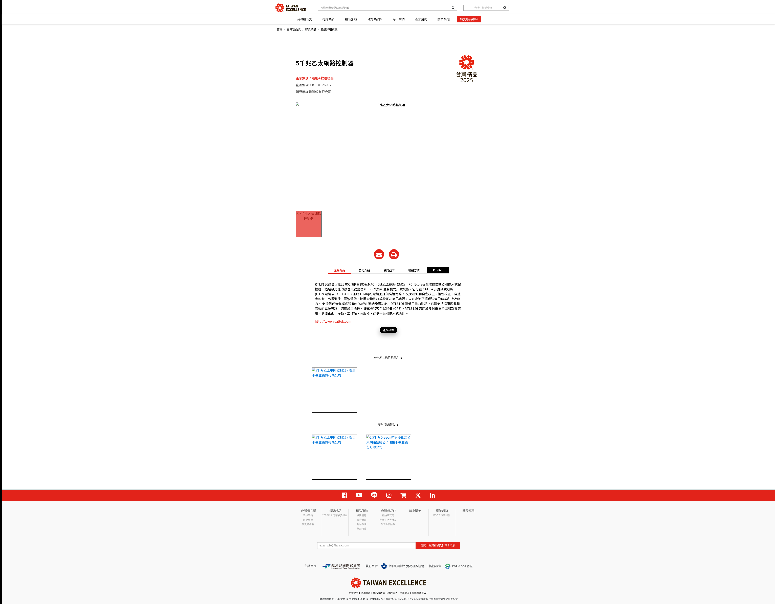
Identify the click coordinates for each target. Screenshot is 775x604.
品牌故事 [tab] (389, 270)
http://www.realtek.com (333, 321)
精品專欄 (361, 524)
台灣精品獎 (304, 19)
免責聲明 (353, 592)
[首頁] (290, 7)
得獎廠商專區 (469, 19)
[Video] (359, 495)
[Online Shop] (403, 495)
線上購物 (399, 19)
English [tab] (438, 270)
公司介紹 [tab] (364, 270)
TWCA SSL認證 (462, 566)
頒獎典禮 (308, 520)
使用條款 (366, 592)
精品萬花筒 (388, 515)
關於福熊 (443, 19)
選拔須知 (308, 515)
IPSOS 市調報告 (441, 515)
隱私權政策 (379, 592)
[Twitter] (418, 495)
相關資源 (404, 592)
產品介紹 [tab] (339, 270)
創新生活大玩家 (388, 520)
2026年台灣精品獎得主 (334, 515)
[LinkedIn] (432, 495)
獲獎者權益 (308, 524)
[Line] (374, 495)
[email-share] (379, 254)
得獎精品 (328, 19)
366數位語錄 (388, 524)
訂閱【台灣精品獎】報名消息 (438, 545)
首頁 (279, 29)
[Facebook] (344, 495)
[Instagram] (389, 495)
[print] (394, 254)
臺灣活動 (361, 520)
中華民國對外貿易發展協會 (405, 566)
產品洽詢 (388, 330)
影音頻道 (361, 528)
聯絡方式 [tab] (414, 270)
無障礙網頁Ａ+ (420, 592)
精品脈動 (351, 19)
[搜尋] (453, 7)
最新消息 (361, 515)
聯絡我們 (392, 592)
